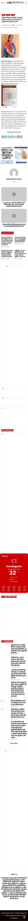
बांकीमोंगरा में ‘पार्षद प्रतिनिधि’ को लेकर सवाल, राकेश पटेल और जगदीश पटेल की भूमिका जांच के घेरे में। (20, 253)
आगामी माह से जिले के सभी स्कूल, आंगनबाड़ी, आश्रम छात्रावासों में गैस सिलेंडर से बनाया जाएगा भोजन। (18, 674)
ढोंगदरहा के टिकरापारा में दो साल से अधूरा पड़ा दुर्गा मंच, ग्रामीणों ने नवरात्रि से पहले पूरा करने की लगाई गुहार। (7, 253)
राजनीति (12, 14)
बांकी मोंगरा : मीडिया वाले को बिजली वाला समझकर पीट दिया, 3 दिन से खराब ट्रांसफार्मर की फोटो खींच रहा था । (18, 713)
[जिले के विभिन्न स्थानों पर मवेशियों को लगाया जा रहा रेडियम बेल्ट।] (5, 703)
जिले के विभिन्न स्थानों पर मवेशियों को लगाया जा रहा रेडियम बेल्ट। (18, 703)
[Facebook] (3, 135)
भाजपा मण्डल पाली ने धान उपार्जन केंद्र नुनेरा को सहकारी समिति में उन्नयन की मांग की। (20, 240)
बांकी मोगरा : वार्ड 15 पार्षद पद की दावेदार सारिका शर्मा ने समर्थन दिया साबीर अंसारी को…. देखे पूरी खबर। (18, 661)
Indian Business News (8, 25)
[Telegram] (12, 135)
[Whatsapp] (9, 135)
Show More (14, 743)
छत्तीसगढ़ (8, 14)
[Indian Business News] (15, 2)
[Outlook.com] (18, 135)
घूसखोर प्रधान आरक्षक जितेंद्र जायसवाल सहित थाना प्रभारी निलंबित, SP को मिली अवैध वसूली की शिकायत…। (19, 649)
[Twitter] (6, 135)
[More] (21, 135)
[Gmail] (15, 135)
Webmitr (15, 918)
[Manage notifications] (24, 917)
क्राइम (3, 14)
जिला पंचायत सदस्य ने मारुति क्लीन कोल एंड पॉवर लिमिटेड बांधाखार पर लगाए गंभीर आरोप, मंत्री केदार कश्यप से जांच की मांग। (7, 241)
